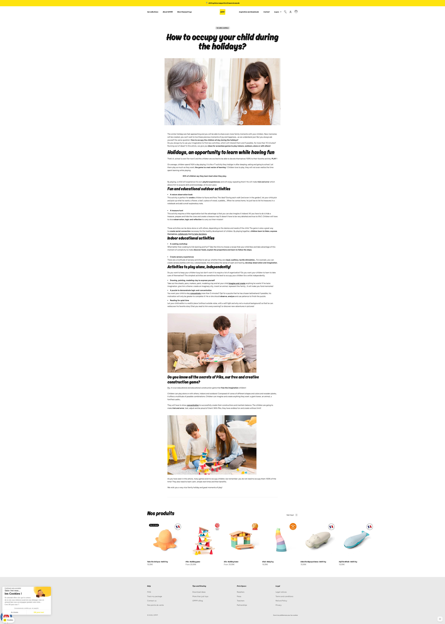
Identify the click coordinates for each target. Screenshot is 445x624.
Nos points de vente (155, 605)
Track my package (154, 596)
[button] (8, 620)
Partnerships (242, 605)
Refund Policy (281, 601)
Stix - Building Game (231, 562)
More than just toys (184, 12)
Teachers (240, 601)
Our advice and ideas (222, 28)
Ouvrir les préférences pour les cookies (285, 615)
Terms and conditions (284, 596)
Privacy (278, 605)
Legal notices (281, 592)
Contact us (151, 601)
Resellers (240, 592)
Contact (266, 12)
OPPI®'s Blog (197, 601)
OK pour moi (39, 612)
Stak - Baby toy (267, 562)
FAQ (149, 592)
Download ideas (198, 592)
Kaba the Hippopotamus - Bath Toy (313, 562)
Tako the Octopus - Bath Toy (157, 562)
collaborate (183, 234)
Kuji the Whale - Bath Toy (348, 562)
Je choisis (14, 612)
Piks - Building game (193, 562)
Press (239, 596)
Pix (168, 388)
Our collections (152, 12)
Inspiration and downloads (249, 12)
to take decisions (199, 234)
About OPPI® (168, 12)
